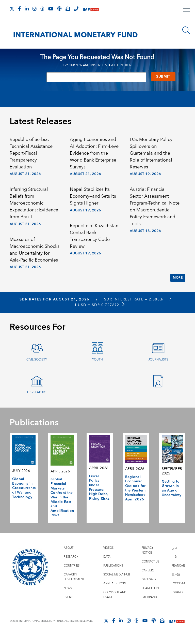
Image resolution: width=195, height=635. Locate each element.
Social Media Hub (116, 574)
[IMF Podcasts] (153, 620)
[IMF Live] (91, 9)
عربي (174, 547)
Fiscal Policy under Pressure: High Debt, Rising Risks (99, 487)
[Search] (186, 30)
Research (71, 556)
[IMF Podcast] (59, 8)
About (68, 547)
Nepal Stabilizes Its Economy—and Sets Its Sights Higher (93, 196)
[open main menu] (186, 11)
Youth (97, 359)
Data (106, 556)
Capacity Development (74, 577)
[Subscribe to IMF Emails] (68, 8)
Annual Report (114, 583)
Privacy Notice (147, 550)
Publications (113, 565)
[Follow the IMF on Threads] (42, 8)
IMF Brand (149, 597)
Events (69, 597)
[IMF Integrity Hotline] (76, 8)
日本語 (176, 574)
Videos (108, 547)
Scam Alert (150, 588)
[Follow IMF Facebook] (19, 8)
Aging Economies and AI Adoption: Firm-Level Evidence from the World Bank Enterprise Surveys (95, 153)
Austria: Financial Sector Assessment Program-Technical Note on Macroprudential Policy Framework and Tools (155, 206)
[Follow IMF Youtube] (50, 8)
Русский (178, 583)
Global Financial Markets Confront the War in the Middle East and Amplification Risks (62, 497)
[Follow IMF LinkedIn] (27, 8)
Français (178, 565)
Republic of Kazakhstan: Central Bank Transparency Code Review (95, 236)
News (68, 588)
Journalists (158, 359)
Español (178, 592)
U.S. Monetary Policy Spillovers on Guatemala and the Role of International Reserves (151, 153)
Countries (71, 565)
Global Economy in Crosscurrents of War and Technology (24, 488)
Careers (148, 570)
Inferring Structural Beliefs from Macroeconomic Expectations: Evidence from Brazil (34, 203)
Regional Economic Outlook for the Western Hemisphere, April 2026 (136, 488)
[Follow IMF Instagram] (34, 8)
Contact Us (150, 561)
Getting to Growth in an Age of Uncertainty (172, 488)
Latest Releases (40, 121)
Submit (163, 77)
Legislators (36, 392)
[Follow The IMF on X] (12, 8)
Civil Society (36, 359)
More (178, 277)
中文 (174, 556)
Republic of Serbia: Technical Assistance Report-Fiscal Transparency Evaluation (31, 153)
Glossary (149, 579)
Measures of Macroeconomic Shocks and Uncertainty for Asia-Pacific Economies (34, 250)
